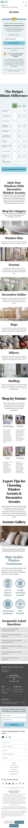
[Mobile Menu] (26, 2)
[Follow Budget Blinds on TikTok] (23, 783)
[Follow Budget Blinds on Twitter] (16, 783)
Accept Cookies (14, 825)
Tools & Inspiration (8, 754)
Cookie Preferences (14, 774)
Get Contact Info (14, 7)
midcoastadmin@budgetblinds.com (14, 677)
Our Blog (5, 758)
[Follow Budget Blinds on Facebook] (6, 737)
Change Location (4, 671)
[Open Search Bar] (23, 2)
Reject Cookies (19, 822)
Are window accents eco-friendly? (10, 659)
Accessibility (14, 769)
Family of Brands (7, 746)
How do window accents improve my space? (10, 630)
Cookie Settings (9, 822)
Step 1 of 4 (15, 35)
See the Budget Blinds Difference (14, 169)
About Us (5, 750)
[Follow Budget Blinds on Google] (2, 737)
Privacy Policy (14, 66)
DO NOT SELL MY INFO (14, 771)
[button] (5, 7)
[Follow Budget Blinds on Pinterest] (19, 783)
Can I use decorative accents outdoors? (11, 653)
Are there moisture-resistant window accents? (11, 641)
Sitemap (14, 762)
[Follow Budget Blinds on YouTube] (13, 783)
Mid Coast (5, 5)
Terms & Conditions (14, 767)
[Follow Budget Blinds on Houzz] (9, 783)
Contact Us (5, 742)
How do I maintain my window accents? (12, 647)
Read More (5, 692)
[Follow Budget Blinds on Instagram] (9, 737)
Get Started (14, 43)
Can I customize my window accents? (11, 635)
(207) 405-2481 (26, 5)
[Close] (26, 811)
